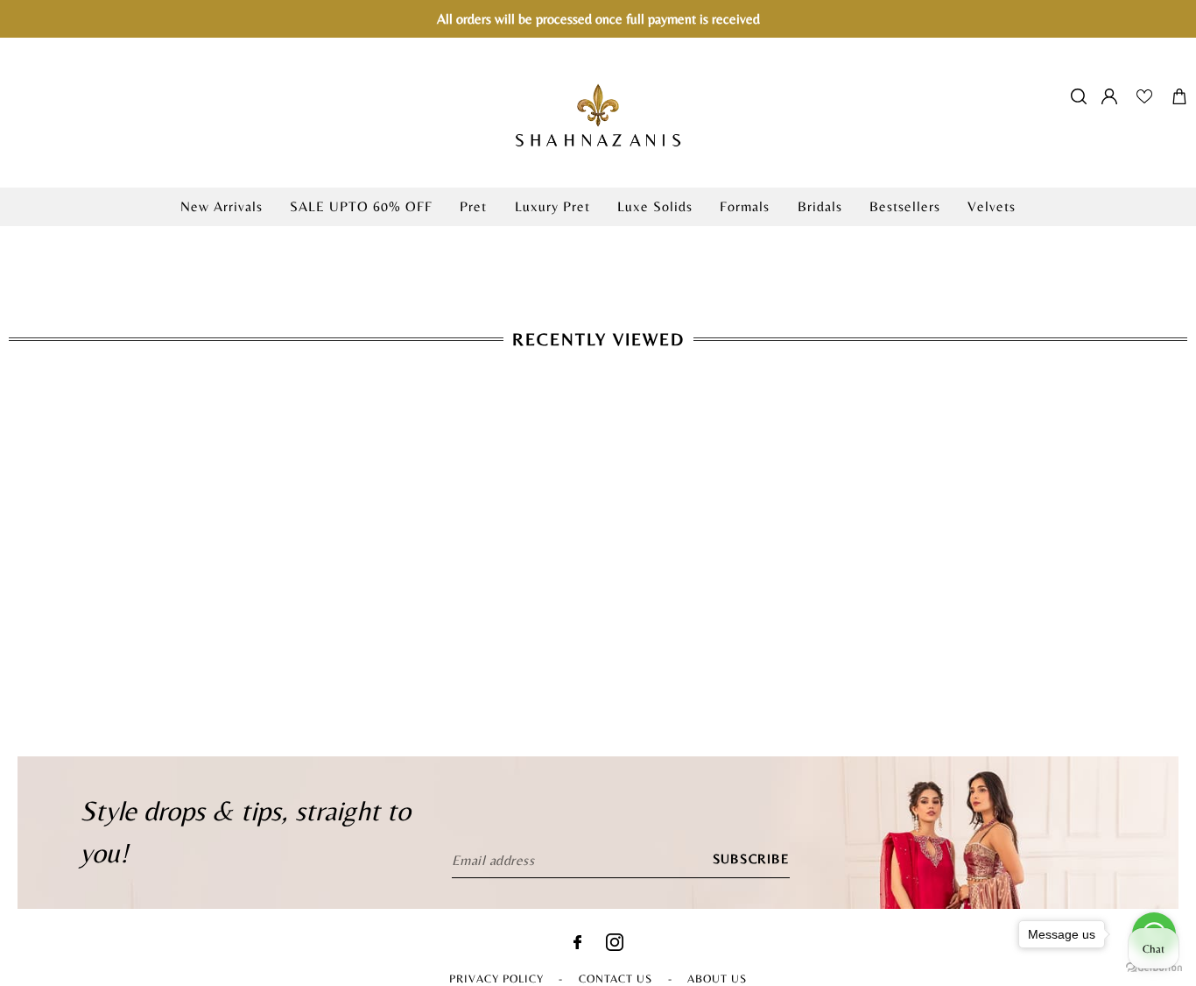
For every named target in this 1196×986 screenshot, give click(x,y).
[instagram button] (614, 946)
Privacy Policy (496, 978)
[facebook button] (577, 944)
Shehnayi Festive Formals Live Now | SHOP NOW (598, 235)
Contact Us (615, 978)
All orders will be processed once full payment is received (598, 19)
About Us (717, 978)
